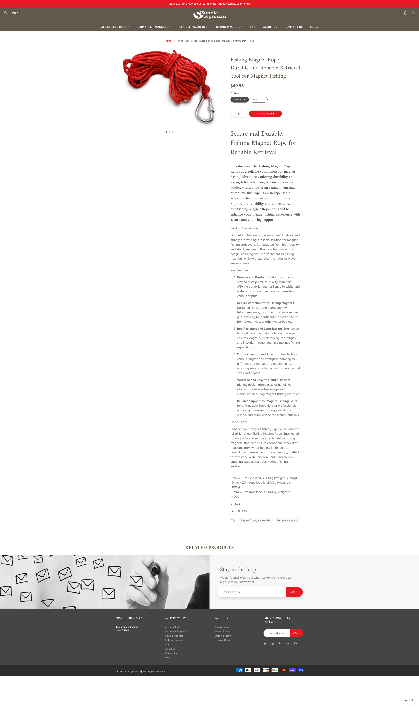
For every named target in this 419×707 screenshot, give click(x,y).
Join (264, 63)
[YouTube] (255, 74)
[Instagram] (248, 74)
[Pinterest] (241, 74)
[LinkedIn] (234, 74)
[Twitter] (227, 74)
